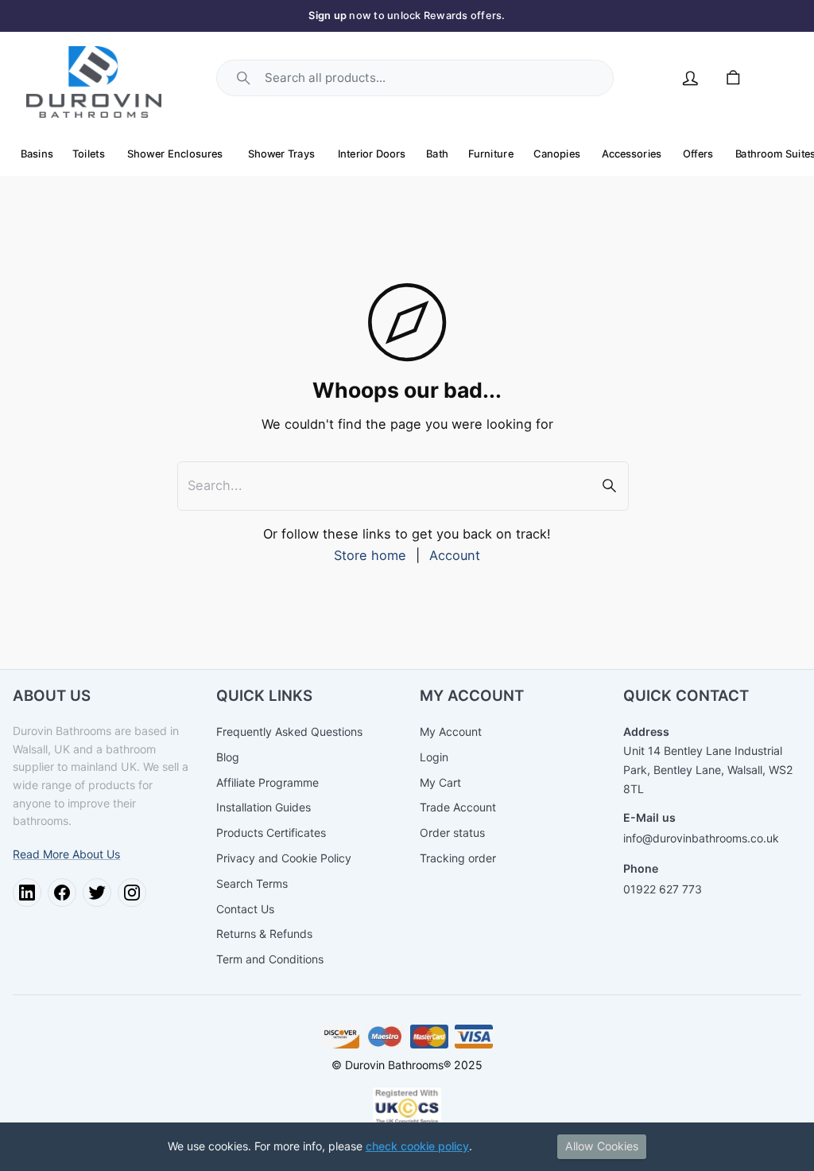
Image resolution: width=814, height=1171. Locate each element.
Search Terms (252, 883)
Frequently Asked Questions (289, 731)
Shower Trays (281, 153)
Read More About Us (66, 854)
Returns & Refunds (264, 933)
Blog (227, 757)
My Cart (440, 782)
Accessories (631, 153)
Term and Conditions (270, 959)
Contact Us (245, 909)
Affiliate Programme (267, 782)
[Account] (690, 77)
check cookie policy (417, 1146)
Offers (698, 153)
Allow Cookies (601, 1146)
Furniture (491, 153)
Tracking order (458, 858)
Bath (437, 153)
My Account (451, 731)
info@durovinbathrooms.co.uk (701, 838)
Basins (37, 153)
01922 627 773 (662, 889)
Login (434, 757)
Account (454, 555)
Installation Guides (263, 807)
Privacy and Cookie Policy (283, 858)
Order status (452, 832)
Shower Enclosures (175, 153)
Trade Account (458, 807)
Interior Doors (372, 153)
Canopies (557, 153)
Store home (370, 555)
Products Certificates (271, 832)
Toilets (89, 153)
